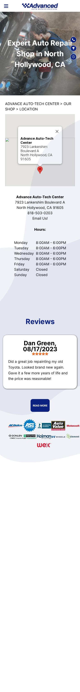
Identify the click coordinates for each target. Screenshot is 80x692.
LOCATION (28, 109)
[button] (40, 170)
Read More (40, 405)
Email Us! (40, 218)
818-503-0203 (40, 213)
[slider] (40, 353)
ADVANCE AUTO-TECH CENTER (32, 104)
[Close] (57, 131)
